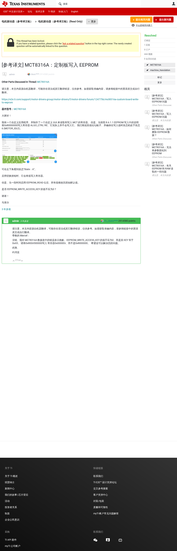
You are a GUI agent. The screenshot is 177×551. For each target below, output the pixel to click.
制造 (7, 513)
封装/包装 (98, 501)
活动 (7, 501)
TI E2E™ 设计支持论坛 (105, 482)
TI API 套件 (11, 539)
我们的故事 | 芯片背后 (16, 494)
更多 (93, 21)
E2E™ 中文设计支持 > (13, 11)
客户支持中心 (100, 494)
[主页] (26, 4)
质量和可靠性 (100, 507)
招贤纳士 (10, 482)
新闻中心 (10, 488)
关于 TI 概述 (11, 476)
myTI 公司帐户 (12, 546)
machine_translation (160, 70)
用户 (173, 3)
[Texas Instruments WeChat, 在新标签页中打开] (95, 541)
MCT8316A (155, 65)
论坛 (30, 11)
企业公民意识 (12, 519)
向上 (13, 261)
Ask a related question (73, 43)
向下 (22, 261)
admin (12, 74)
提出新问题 (165, 19)
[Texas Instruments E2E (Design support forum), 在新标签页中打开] (108, 541)
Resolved (150, 35)
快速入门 (63, 11)
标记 (159, 77)
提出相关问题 (143, 19)
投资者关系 (11, 507)
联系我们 (98, 476)
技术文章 (40, 11)
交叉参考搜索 (100, 488)
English (74, 11)
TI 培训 (51, 11)
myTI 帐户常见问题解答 (106, 513)
